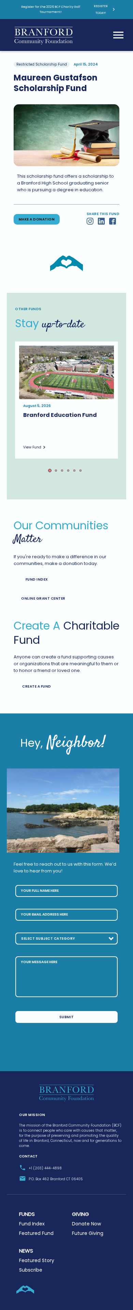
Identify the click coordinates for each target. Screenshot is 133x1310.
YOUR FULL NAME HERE (40, 890)
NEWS (26, 1250)
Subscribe (30, 1270)
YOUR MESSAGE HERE (39, 961)
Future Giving (87, 1233)
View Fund (32, 447)
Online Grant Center (43, 598)
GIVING (80, 1214)
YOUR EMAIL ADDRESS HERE (44, 914)
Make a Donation (37, 219)
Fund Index (37, 579)
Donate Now (86, 1223)
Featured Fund (36, 1233)
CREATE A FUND (36, 686)
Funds (27, 1214)
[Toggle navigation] (118, 35)
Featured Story (36, 1260)
